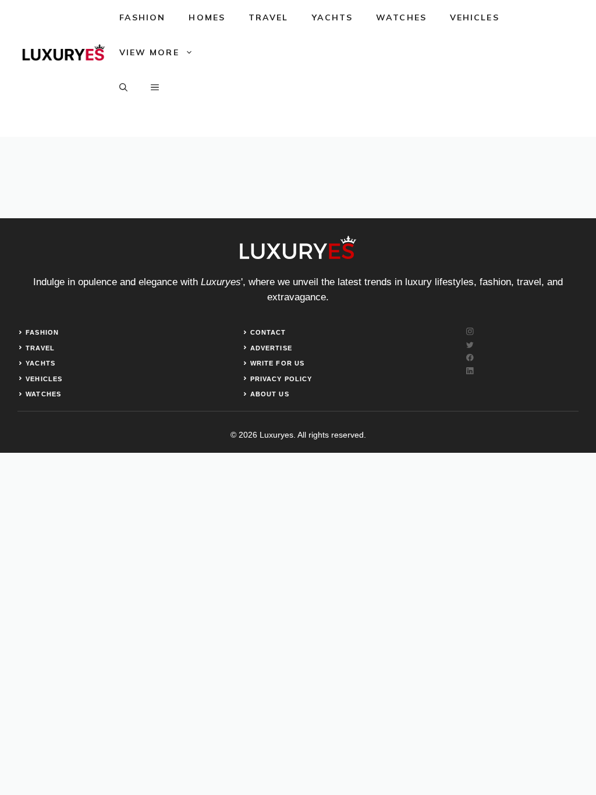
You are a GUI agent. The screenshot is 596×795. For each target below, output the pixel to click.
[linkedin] (470, 371)
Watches (401, 17)
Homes (207, 17)
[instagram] (470, 331)
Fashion (142, 17)
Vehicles (474, 17)
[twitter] (470, 345)
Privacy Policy (281, 378)
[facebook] (470, 357)
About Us (269, 394)
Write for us (277, 363)
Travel (269, 17)
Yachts (332, 17)
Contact (268, 332)
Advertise (271, 348)
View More (149, 52)
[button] (123, 87)
